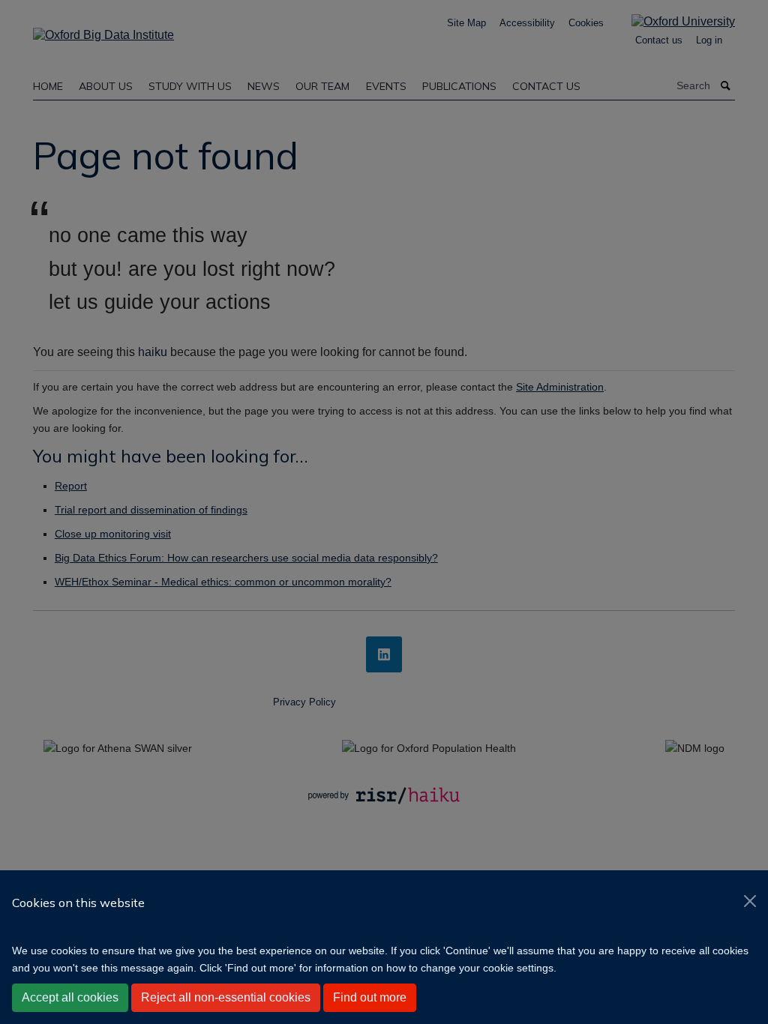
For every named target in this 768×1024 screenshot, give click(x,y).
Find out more (369, 997)
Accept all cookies (70, 997)
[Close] (750, 901)
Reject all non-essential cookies (225, 997)
